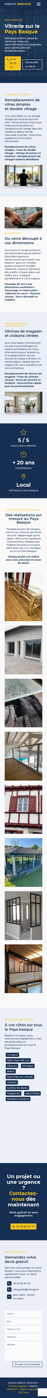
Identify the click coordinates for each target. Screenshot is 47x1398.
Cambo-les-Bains (17, 1087)
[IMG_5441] (23, 833)
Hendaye (27, 1065)
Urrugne (12, 1054)
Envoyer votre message (27, 1364)
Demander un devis (31, 64)
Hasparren (13, 1093)
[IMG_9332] (23, 992)
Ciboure (12, 1065)
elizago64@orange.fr (26, 1289)
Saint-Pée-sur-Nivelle (20, 1076)
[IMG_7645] (23, 886)
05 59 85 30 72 (13, 63)
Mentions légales (17, 1386)
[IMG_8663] (23, 939)
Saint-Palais (32, 1093)
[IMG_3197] (23, 780)
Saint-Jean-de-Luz (18, 1060)
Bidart (10, 1071)
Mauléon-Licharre (18, 1099)
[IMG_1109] (23, 673)
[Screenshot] (23, 726)
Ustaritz (12, 1082)
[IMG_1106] (23, 620)
